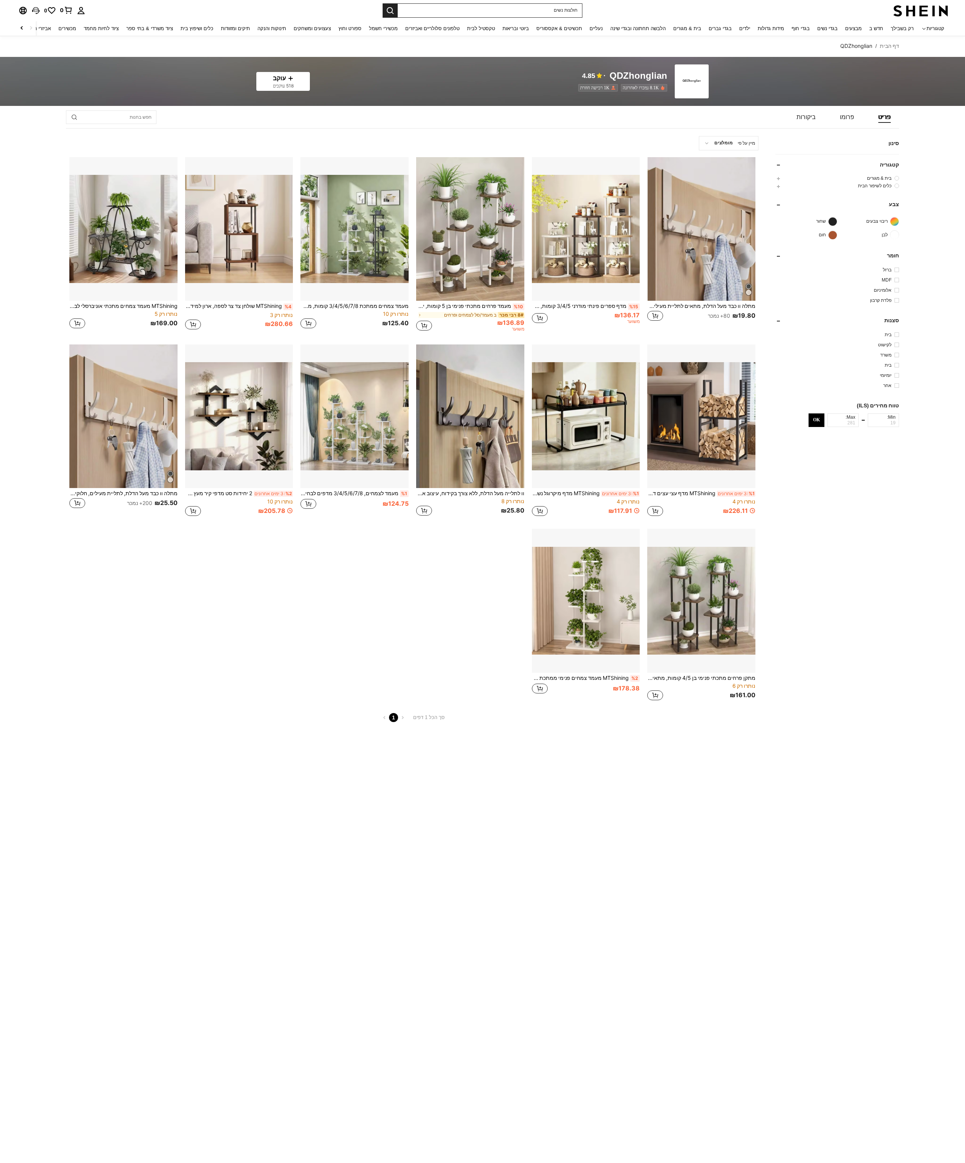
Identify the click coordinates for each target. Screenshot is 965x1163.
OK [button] (816, 419)
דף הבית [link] (889, 46)
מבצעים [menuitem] (853, 28)
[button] (35, 10)
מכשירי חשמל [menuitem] (383, 28)
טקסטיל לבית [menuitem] (481, 28)
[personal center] (81, 10)
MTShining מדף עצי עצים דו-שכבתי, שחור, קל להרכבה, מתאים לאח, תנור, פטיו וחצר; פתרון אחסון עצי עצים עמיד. (701, 493)
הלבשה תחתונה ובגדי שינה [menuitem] (638, 28)
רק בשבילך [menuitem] (902, 28)
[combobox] (728, 143)
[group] (837, 178)
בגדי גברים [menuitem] (720, 28)
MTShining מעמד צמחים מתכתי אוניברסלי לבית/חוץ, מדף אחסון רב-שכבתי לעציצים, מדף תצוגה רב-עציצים (123, 306)
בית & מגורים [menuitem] (687, 28)
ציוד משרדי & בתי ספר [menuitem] (149, 28)
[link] (66, 10)
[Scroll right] (22, 28)
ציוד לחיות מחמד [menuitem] (101, 28)
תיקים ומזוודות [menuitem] (235, 28)
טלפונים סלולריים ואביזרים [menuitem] (432, 28)
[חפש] (390, 10)
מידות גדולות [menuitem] (771, 28)
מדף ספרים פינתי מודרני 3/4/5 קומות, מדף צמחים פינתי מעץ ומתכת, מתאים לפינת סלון (585, 306)
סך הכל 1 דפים (429, 717)
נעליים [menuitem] (596, 28)
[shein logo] (920, 10)
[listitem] (642, 88)
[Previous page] (402, 717)
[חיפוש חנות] (74, 117)
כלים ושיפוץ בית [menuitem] (197, 28)
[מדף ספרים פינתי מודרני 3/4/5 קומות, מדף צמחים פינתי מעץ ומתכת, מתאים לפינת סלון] (586, 229)
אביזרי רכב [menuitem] (40, 28)
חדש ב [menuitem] (876, 28)
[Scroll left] (31, 28)
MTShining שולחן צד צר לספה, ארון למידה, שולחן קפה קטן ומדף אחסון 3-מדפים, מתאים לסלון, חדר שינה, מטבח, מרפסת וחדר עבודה (238, 306)
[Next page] (384, 717)
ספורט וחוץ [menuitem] (350, 28)
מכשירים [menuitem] (67, 28)
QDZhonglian (638, 76)
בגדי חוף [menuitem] (801, 28)
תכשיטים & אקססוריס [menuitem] (559, 28)
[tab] (884, 117)
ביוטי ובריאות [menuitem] (515, 28)
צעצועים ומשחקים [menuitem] (312, 28)
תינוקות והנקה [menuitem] (271, 28)
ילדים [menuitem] (744, 28)
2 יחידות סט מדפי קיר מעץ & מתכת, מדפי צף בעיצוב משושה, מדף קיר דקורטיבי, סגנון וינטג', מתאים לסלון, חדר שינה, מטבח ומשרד (239, 493)
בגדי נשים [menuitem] (827, 28)
